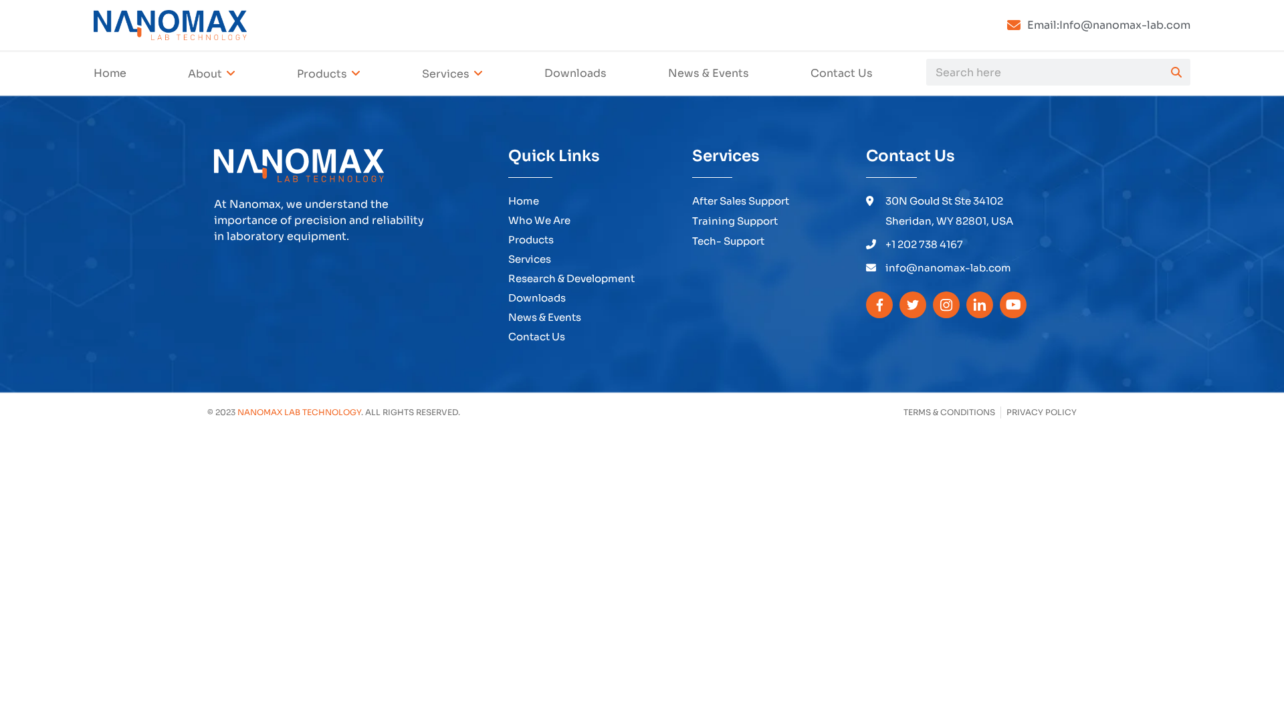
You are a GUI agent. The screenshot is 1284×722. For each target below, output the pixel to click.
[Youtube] (1013, 304)
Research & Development (571, 278)
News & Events (708, 73)
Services (445, 74)
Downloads (575, 73)
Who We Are (539, 220)
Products (322, 74)
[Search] (1176, 72)
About (205, 74)
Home (110, 73)
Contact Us (842, 73)
